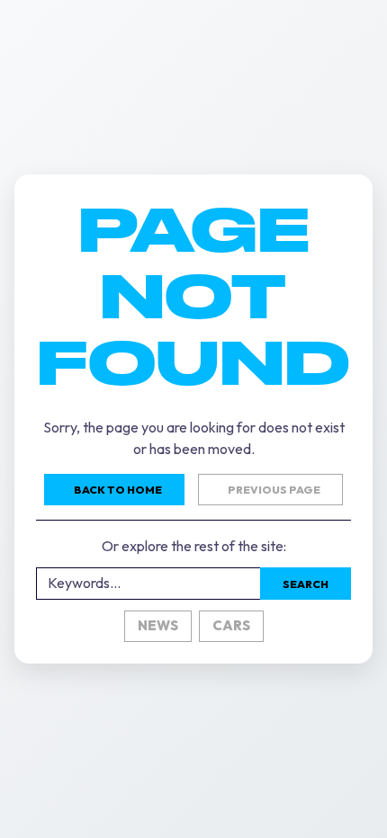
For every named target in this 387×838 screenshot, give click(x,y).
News (158, 625)
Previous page (274, 489)
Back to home (118, 489)
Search (305, 584)
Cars (231, 625)
